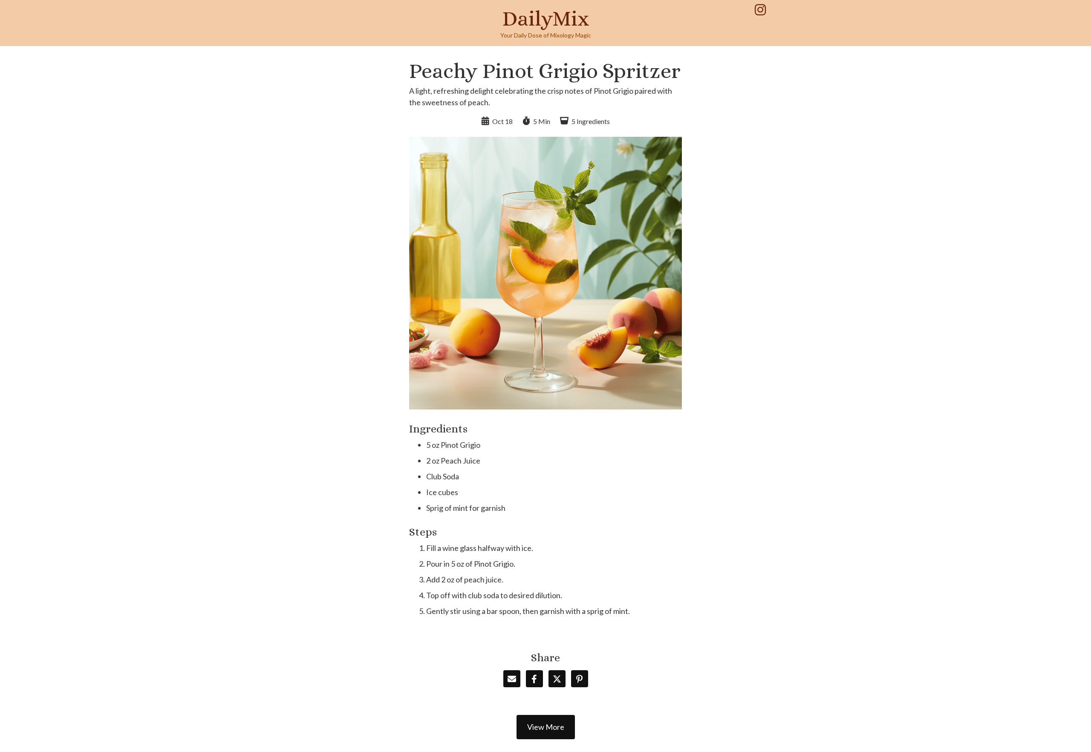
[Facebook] (534, 678)
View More (545, 727)
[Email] (511, 678)
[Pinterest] (579, 678)
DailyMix (545, 18)
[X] (557, 678)
